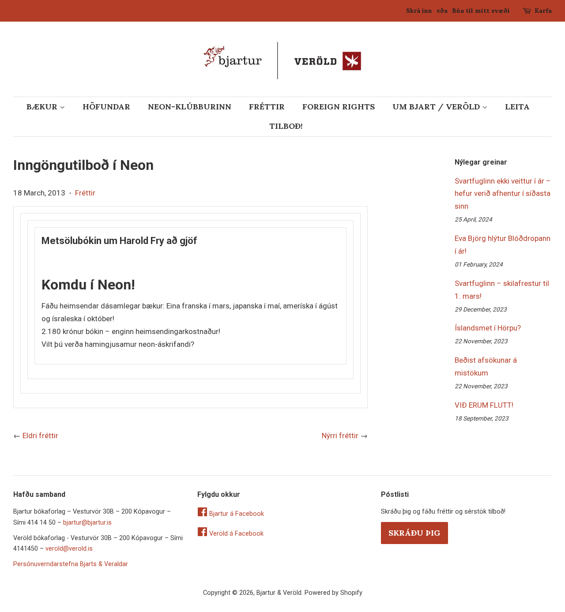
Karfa (543, 11)
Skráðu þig (414, 533)
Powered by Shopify (333, 593)
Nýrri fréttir (340, 435)
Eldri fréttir (40, 435)
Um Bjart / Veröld (437, 106)
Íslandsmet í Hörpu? (488, 327)
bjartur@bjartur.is (87, 522)
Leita (517, 106)
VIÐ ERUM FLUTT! (484, 405)
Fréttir (267, 106)
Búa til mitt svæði (481, 11)
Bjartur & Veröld (278, 593)
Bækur (43, 106)
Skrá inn (419, 11)
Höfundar (106, 106)
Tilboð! (286, 126)
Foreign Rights (338, 106)
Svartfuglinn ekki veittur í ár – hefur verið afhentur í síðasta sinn (503, 193)
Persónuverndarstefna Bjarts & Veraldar (70, 564)
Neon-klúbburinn (189, 106)
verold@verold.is (69, 548)
